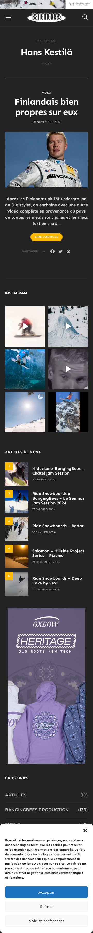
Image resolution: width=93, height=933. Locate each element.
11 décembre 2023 (45, 589)
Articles (16, 795)
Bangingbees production (37, 809)
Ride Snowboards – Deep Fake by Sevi (57, 580)
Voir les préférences (46, 920)
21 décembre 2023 (46, 562)
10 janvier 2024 (44, 532)
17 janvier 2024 (44, 509)
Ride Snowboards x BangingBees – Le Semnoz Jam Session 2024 (58, 498)
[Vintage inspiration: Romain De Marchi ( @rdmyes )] (25, 326)
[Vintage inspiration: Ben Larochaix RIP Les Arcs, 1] (68, 412)
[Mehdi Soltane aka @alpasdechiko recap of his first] (68, 326)
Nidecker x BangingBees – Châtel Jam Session (58, 471)
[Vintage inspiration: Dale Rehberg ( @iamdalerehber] (68, 369)
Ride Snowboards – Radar (58, 525)
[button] (85, 830)
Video (46, 92)
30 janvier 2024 (44, 479)
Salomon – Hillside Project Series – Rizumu (58, 553)
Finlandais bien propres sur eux (46, 106)
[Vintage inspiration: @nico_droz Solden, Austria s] (25, 369)
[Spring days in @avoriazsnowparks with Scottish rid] (25, 412)
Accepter (46, 892)
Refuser (46, 906)
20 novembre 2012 (46, 122)
